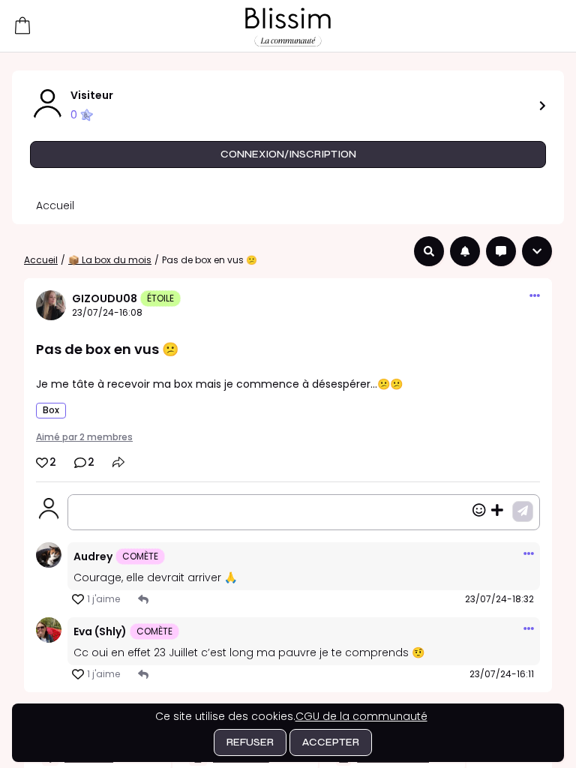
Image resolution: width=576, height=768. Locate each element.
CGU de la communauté (362, 716)
